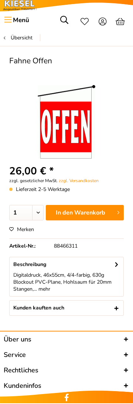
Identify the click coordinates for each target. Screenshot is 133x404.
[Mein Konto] (103, 22)
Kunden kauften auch (38, 307)
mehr (43, 289)
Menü (21, 20)
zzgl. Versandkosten (79, 181)
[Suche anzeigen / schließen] (64, 22)
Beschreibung (29, 264)
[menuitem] (16, 20)
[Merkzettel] (84, 22)
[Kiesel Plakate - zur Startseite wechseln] (19, 5)
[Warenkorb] (121, 22)
